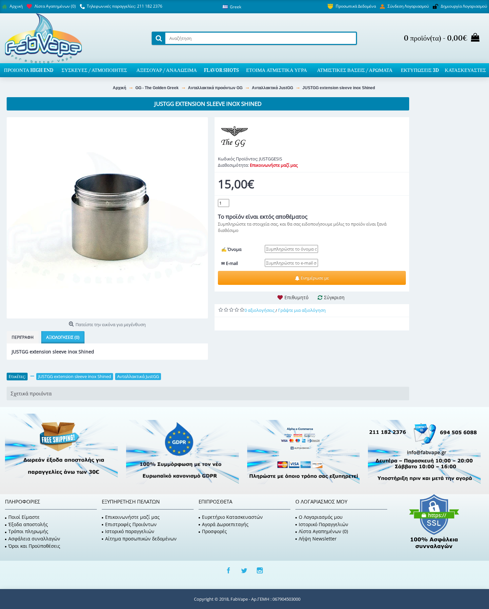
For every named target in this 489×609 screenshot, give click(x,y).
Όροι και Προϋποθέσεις (34, 546)
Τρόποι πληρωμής (28, 531)
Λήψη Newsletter (318, 538)
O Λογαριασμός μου (321, 517)
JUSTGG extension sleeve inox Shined (74, 376)
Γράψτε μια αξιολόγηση (302, 310)
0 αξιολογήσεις (259, 310)
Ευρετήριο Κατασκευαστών (232, 517)
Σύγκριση (334, 297)
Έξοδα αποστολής (28, 524)
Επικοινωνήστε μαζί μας (132, 517)
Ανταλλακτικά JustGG (138, 376)
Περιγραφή (23, 337)
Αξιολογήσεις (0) (63, 337)
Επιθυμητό (296, 297)
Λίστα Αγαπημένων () (323, 531)
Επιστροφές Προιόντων (131, 524)
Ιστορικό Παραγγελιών (323, 524)
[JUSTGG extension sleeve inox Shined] (107, 217)
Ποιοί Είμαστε (24, 517)
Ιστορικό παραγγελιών (129, 531)
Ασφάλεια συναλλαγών (34, 538)
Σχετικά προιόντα (31, 393)
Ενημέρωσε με (314, 278)
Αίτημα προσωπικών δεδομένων (141, 538)
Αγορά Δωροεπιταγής (225, 524)
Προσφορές (214, 531)
